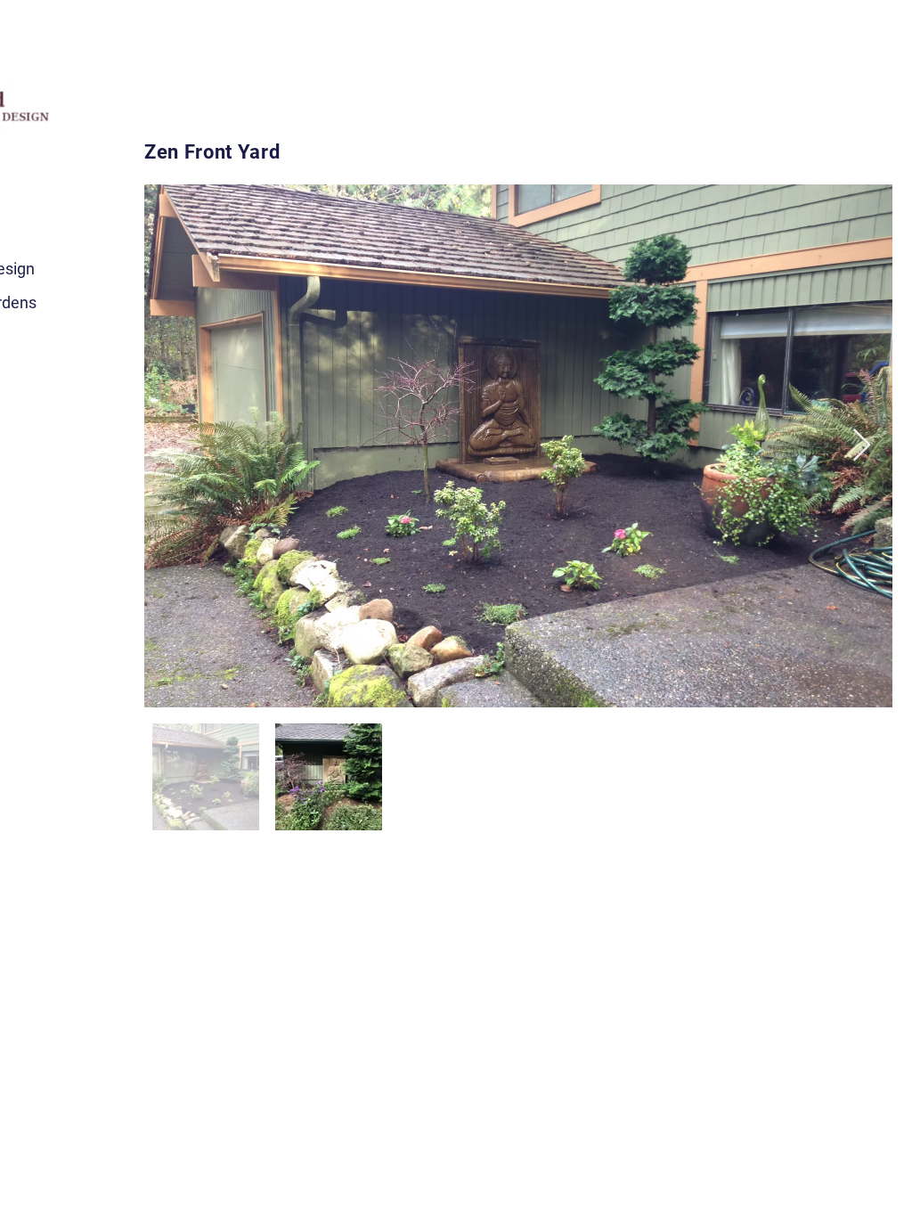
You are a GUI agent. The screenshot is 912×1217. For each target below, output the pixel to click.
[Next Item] (861, 446)
